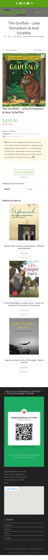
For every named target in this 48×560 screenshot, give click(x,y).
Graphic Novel (28, 300)
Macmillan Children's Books (31, 134)
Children (18, 134)
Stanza (28, 243)
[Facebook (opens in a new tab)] (20, 3)
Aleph (19, 357)
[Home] (5, 36)
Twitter (6, 533)
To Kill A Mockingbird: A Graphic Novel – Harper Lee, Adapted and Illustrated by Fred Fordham (24, 304)
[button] (43, 56)
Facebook (7, 529)
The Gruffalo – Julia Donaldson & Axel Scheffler (28, 36)
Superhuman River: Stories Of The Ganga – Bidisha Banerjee (24, 361)
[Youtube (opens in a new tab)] (28, 3)
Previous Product (11, 50)
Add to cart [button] (24, 258)
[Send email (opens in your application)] (31, 3)
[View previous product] (4, 50)
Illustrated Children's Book (14, 136)
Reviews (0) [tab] (24, 177)
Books (13, 134)
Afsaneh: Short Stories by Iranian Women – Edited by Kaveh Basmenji (24, 247)
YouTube (7, 538)
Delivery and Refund (21, 549)
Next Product (38, 50)
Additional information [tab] (24, 172)
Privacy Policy (9, 549)
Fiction (24, 243)
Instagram (8, 525)
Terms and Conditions (36, 549)
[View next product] (44, 50)
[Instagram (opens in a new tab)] (24, 3)
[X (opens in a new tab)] (17, 3)
